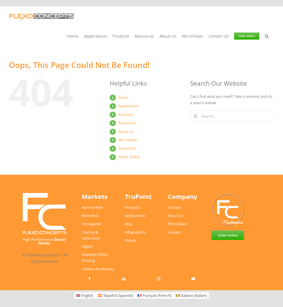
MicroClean (127, 140)
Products (126, 114)
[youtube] (193, 278)
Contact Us (127, 148)
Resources (127, 123)
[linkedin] (124, 278)
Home (123, 97)
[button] (267, 36)
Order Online (129, 157)
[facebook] (89, 278)
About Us (126, 131)
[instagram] (158, 278)
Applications (128, 106)
